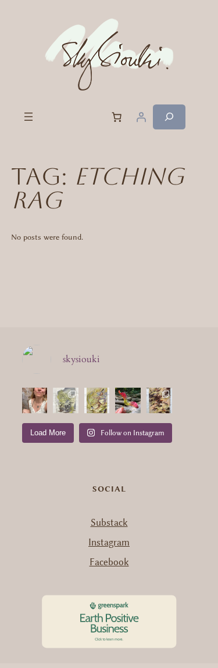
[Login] (141, 116)
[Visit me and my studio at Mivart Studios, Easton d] (35, 400)
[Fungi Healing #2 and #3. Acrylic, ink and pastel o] (65, 400)
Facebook (109, 562)
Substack (109, 522)
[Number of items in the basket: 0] (117, 116)
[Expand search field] (169, 116)
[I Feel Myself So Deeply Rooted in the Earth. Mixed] (159, 400)
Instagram (109, 542)
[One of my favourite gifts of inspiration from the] (128, 400)
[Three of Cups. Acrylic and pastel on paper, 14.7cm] (97, 400)
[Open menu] (28, 117)
